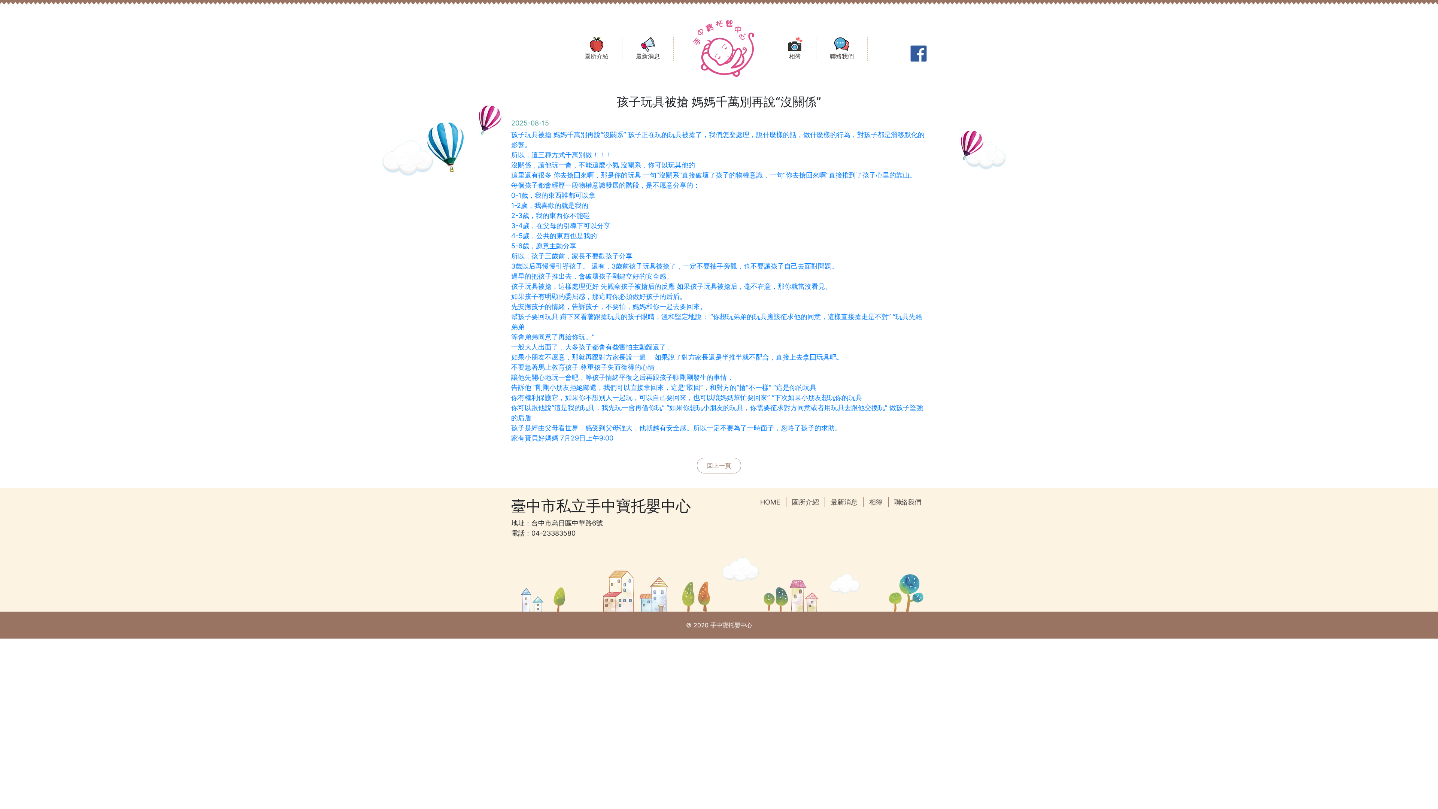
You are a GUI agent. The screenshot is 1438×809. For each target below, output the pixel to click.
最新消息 (844, 502)
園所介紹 (805, 502)
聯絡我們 (907, 502)
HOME (770, 502)
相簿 (876, 502)
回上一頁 (719, 465)
